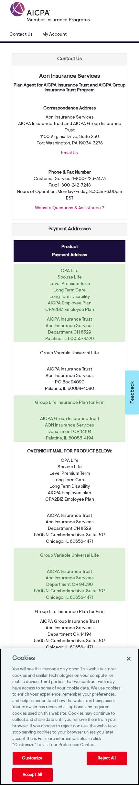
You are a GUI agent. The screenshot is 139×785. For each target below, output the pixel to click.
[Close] (129, 659)
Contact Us (21, 34)
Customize (32, 758)
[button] (132, 392)
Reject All (106, 758)
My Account (54, 34)
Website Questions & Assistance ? (69, 208)
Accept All (32, 775)
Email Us (69, 153)
